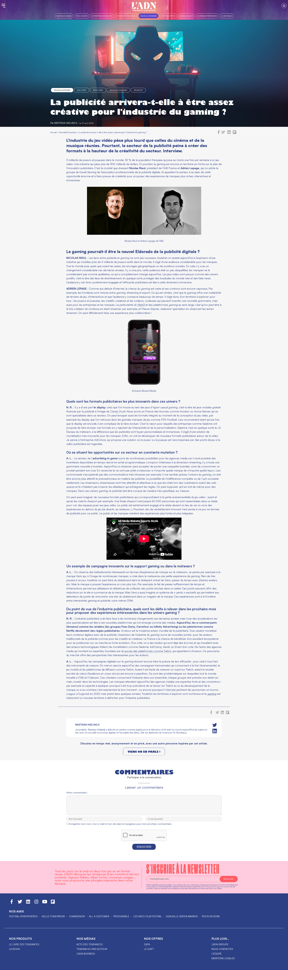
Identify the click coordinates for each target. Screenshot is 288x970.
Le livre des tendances (24, 944)
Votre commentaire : (77, 792)
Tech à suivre (81, 16)
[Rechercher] (283, 5)
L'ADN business (85, 953)
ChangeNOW (77, 916)
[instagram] (36, 902)
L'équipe (217, 953)
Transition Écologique (126, 16)
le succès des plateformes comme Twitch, (147, 651)
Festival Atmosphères (23, 916)
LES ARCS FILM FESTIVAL (147, 916)
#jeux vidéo (98, 90)
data (147, 944)
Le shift (149, 949)
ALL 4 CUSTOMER (99, 916)
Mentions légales (223, 958)
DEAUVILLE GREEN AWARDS (182, 916)
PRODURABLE (121, 916)
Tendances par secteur (91, 949)
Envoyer (144, 846)
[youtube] (44, 902)
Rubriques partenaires (207, 16)
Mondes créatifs (168, 16)
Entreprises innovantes (102, 16)
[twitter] (223, 133)
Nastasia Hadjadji (65, 122)
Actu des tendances (89, 944)
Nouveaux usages (63, 16)
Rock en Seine (211, 916)
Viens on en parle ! (144, 751)
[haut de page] (282, 966)
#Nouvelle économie (118, 90)
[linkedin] (229, 133)
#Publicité (138, 90)
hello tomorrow (53, 916)
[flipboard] (234, 133)
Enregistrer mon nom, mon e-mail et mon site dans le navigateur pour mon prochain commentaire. (120, 823)
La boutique (227, 16)
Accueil (53, 132)
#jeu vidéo (81, 90)
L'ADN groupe (220, 944)
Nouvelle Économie (148, 16)
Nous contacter (222, 949)
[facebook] (219, 133)
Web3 (141, 304)
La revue (14, 949)
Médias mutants (186, 16)
